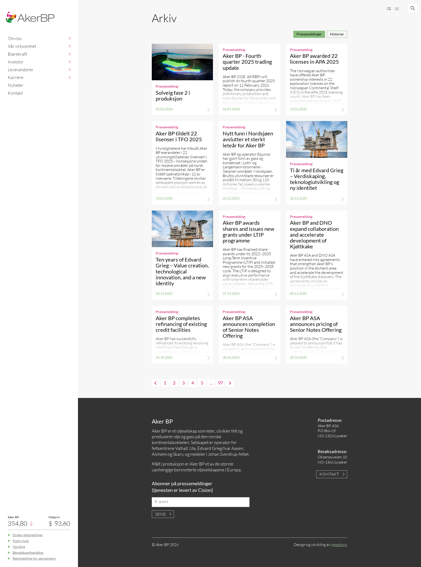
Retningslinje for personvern (34, 558)
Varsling (19, 547)
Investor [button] (15, 61)
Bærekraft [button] (17, 54)
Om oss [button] (15, 38)
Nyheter (15, 85)
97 (220, 382)
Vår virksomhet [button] (22, 46)
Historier (337, 34)
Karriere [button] (15, 77)
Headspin (339, 544)
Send (160, 514)
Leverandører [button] (20, 69)
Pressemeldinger (309, 34)
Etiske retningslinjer (28, 535)
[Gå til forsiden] (30, 17)
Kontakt (15, 93)
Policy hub (21, 541)
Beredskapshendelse (28, 552)
